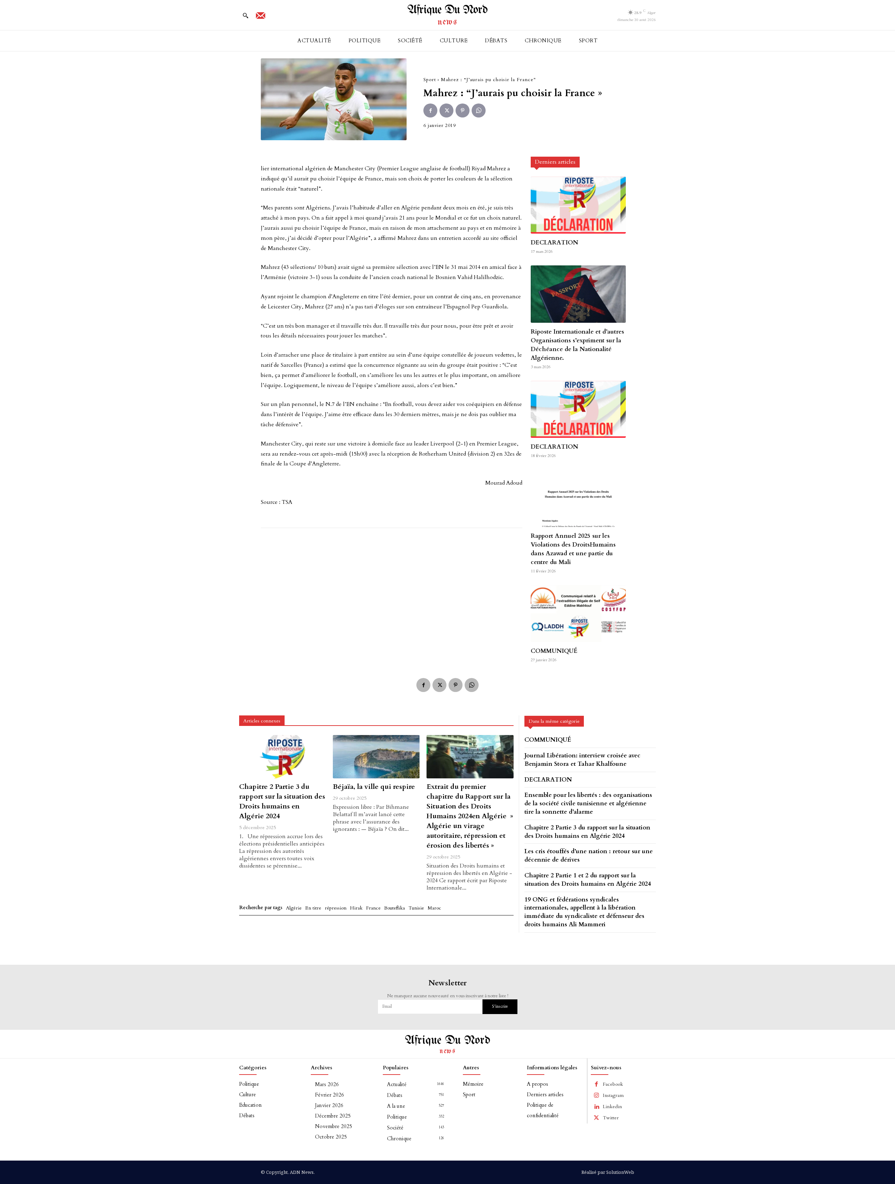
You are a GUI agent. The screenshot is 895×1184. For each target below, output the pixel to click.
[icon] (260, 18)
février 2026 (329, 1094)
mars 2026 (327, 1084)
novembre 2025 (333, 1126)
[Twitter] (446, 110)
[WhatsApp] (479, 110)
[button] (245, 15)
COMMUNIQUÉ (554, 651)
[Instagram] (596, 1095)
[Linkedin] (596, 1106)
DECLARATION (554, 242)
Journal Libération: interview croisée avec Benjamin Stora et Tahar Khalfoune (582, 759)
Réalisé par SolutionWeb (607, 1172)
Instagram (613, 1095)
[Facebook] (430, 110)
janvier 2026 (329, 1105)
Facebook (613, 1084)
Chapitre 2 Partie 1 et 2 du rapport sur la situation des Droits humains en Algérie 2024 (587, 879)
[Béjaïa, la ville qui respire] (376, 756)
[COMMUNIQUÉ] (578, 613)
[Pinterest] (463, 110)
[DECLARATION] (578, 205)
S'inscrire (500, 1006)
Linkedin (612, 1106)
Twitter (611, 1117)
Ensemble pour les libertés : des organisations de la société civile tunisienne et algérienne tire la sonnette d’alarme (588, 803)
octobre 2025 (331, 1136)
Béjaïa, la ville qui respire (374, 786)
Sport (429, 79)
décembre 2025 (333, 1115)
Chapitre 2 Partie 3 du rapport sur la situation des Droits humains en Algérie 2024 (282, 801)
